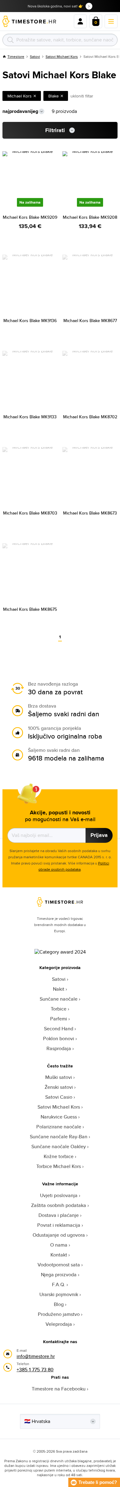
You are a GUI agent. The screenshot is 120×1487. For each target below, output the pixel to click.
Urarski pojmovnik (58, 1294)
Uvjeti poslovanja (59, 1195)
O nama (58, 1244)
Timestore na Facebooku (59, 1388)
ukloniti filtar (81, 96)
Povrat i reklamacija (58, 1225)
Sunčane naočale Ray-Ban (58, 1136)
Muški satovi (58, 1077)
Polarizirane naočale (58, 1126)
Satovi (35, 56)
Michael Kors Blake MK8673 (90, 513)
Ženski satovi (59, 1087)
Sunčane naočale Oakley (58, 1146)
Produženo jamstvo (59, 1314)
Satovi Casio (58, 1097)
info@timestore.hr (36, 1356)
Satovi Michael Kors (62, 56)
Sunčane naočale (59, 998)
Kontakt (58, 1254)
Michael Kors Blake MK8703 (30, 513)
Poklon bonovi (58, 1038)
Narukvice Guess (59, 1116)
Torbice (58, 1008)
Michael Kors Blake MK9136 (30, 320)
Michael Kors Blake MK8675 (30, 609)
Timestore (15, 56)
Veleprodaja (59, 1324)
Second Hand (58, 1028)
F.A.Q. (58, 1284)
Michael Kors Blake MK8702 (90, 417)
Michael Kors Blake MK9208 (90, 217)
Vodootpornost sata (59, 1264)
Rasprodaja (58, 1048)
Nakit (58, 989)
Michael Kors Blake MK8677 (90, 320)
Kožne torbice (59, 1156)
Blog (59, 1304)
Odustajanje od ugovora (59, 1235)
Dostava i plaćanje (58, 1215)
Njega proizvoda (59, 1274)
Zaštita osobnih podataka (58, 1205)
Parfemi (58, 1018)
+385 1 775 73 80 (35, 1369)
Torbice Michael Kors (58, 1166)
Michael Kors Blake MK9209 (30, 217)
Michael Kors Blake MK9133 (30, 417)
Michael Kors (19, 96)
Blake (53, 96)
